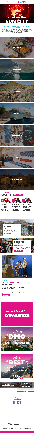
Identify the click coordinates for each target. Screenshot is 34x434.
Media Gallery (11, 418)
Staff (8, 418)
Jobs (6, 418)
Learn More (18, 250)
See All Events (17, 194)
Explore (7, 233)
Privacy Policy (5, 428)
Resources (15, 418)
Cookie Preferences (11, 428)
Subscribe (25, 391)
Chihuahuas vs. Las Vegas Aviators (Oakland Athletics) (5, 208)
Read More (6, 295)
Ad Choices (24, 428)
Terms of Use (29, 428)
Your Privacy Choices (18, 428)
